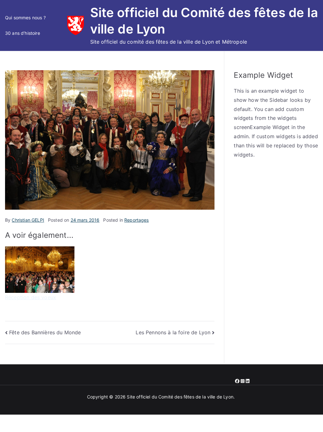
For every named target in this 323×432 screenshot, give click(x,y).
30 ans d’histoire (22, 33)
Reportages (136, 220)
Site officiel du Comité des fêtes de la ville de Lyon (180, 396)
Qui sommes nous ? (25, 17)
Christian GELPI (28, 220)
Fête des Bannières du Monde (45, 332)
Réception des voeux (30, 297)
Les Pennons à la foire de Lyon (173, 332)
